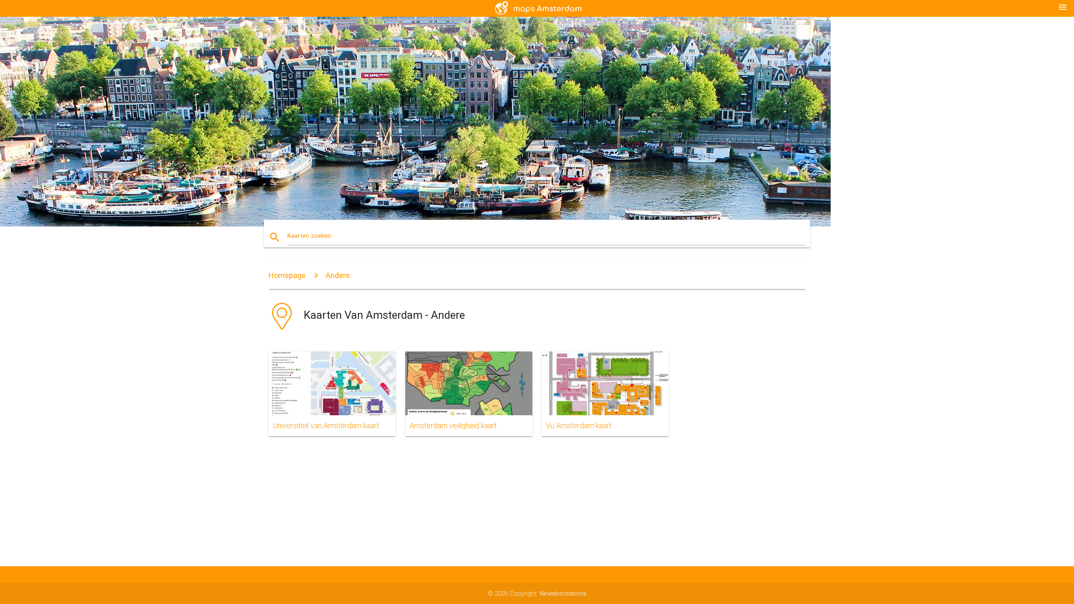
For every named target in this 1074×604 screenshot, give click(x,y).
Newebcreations (563, 593)
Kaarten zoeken (309, 236)
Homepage (287, 275)
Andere (338, 275)
